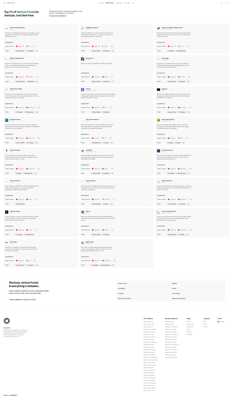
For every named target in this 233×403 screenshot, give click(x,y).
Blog (204, 321)
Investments (118, 3)
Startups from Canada (171, 332)
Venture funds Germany (150, 329)
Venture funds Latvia (149, 390)
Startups (101, 3)
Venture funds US (148, 321)
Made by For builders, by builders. (23, 299)
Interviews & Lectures (124, 298)
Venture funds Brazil (149, 344)
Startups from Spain (170, 355)
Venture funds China (149, 324)
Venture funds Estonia (149, 385)
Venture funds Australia (150, 349)
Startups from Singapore (171, 334)
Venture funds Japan (149, 347)
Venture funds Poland (149, 362)
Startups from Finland (170, 342)
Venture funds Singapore (150, 342)
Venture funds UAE (148, 367)
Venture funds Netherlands (151, 357)
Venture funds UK (148, 326)
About (205, 324)
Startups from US (169, 321)
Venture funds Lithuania (150, 388)
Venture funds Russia (149, 375)
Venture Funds (109, 3)
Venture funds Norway (149, 370)
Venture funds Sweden (150, 365)
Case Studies (176, 293)
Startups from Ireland (170, 339)
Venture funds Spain (149, 372)
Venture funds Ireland (149, 352)
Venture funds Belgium (150, 377)
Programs (121, 293)
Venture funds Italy (148, 334)
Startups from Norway (171, 352)
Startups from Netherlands (172, 344)
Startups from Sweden (171, 349)
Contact (205, 326)
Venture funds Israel (149, 339)
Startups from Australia (171, 337)
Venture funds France (149, 332)
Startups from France (170, 329)
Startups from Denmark (171, 357)
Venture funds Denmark (150, 383)
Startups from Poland (170, 347)
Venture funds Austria (149, 380)
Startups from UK (169, 324)
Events (174, 288)
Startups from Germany (171, 326)
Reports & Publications (179, 298)
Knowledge (127, 3)
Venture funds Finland (149, 355)
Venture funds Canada (149, 337)
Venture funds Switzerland (151, 360)
